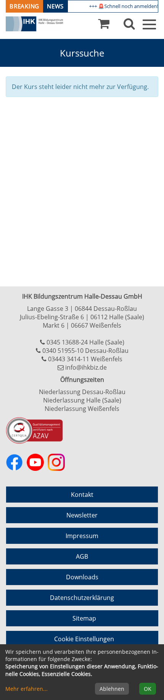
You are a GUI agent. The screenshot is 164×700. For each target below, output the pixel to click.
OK (147, 688)
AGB (82, 556)
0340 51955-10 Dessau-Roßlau (85, 350)
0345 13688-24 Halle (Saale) (85, 342)
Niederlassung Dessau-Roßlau (82, 392)
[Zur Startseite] (34, 24)
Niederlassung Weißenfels (82, 408)
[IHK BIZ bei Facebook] (14, 462)
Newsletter (82, 515)
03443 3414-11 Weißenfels (85, 359)
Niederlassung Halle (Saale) (82, 400)
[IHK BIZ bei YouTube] (35, 462)
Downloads (82, 577)
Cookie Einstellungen (84, 639)
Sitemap (84, 618)
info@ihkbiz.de (86, 367)
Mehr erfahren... (26, 688)
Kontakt (82, 494)
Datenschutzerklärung (82, 597)
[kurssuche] (129, 25)
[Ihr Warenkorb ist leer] (103, 25)
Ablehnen (112, 688)
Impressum (82, 536)
